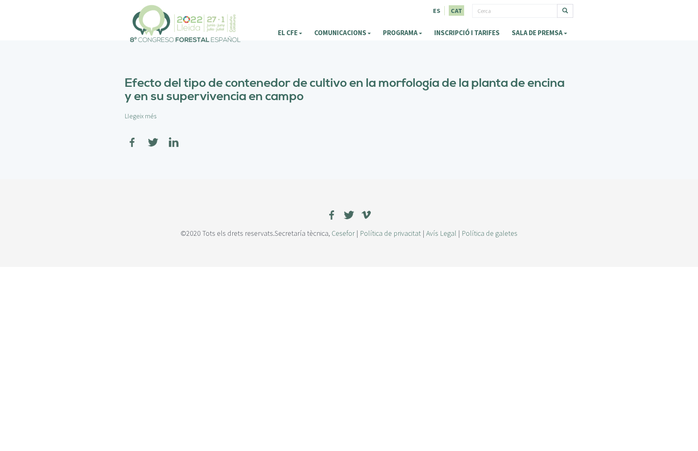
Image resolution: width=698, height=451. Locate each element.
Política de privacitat (390, 233)
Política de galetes (489, 233)
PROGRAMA (401, 32)
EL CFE (288, 32)
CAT (456, 10)
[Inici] (185, 23)
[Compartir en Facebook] (132, 137)
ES (436, 10)
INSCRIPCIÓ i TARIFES (467, 32)
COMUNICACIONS (341, 32)
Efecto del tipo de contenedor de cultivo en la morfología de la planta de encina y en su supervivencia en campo (345, 90)
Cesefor (343, 233)
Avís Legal (441, 233)
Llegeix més (140, 116)
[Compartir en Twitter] (153, 137)
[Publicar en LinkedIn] (173, 137)
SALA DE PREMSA (538, 32)
